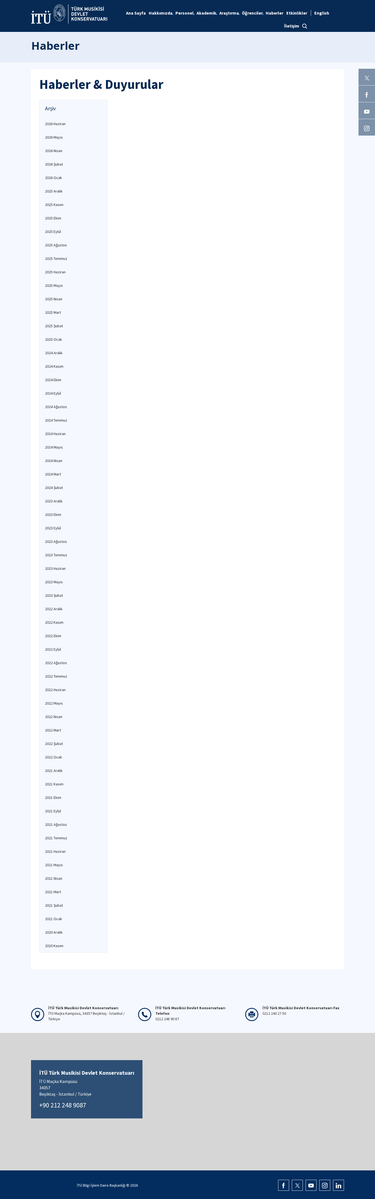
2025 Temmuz (56, 258)
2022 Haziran (55, 689)
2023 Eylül (53, 528)
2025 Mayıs (54, 285)
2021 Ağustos (56, 824)
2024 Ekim (53, 379)
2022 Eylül (53, 649)
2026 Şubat (54, 164)
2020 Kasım (54, 945)
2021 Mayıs (54, 864)
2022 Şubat (54, 743)
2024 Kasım (54, 366)
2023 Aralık (54, 501)
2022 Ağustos (56, 662)
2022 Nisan (53, 716)
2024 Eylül (53, 393)
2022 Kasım (54, 622)
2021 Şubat (54, 905)
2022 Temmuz (56, 676)
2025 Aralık (54, 191)
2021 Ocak (53, 918)
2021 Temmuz (56, 837)
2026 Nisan (53, 150)
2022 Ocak (53, 757)
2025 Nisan (53, 298)
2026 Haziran (55, 123)
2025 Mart (53, 312)
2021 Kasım (54, 784)
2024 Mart (53, 474)
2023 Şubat (54, 595)
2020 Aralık (54, 932)
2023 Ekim (53, 514)
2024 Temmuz (56, 420)
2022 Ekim (53, 635)
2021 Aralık (54, 770)
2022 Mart (53, 730)
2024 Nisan (53, 460)
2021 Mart (53, 891)
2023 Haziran (55, 568)
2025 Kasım (54, 204)
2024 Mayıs (54, 447)
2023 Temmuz (56, 554)
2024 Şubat (54, 487)
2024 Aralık (54, 352)
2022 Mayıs (54, 703)
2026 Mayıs (54, 137)
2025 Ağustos (56, 245)
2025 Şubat (54, 325)
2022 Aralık (54, 608)
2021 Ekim (53, 797)
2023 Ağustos (56, 541)
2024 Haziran (55, 433)
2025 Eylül (53, 231)
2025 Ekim (53, 218)
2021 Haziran (55, 851)
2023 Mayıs (54, 581)
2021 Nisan (53, 878)
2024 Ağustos (56, 406)
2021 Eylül (53, 811)
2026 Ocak (53, 177)
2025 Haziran (55, 272)
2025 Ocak (53, 339)
